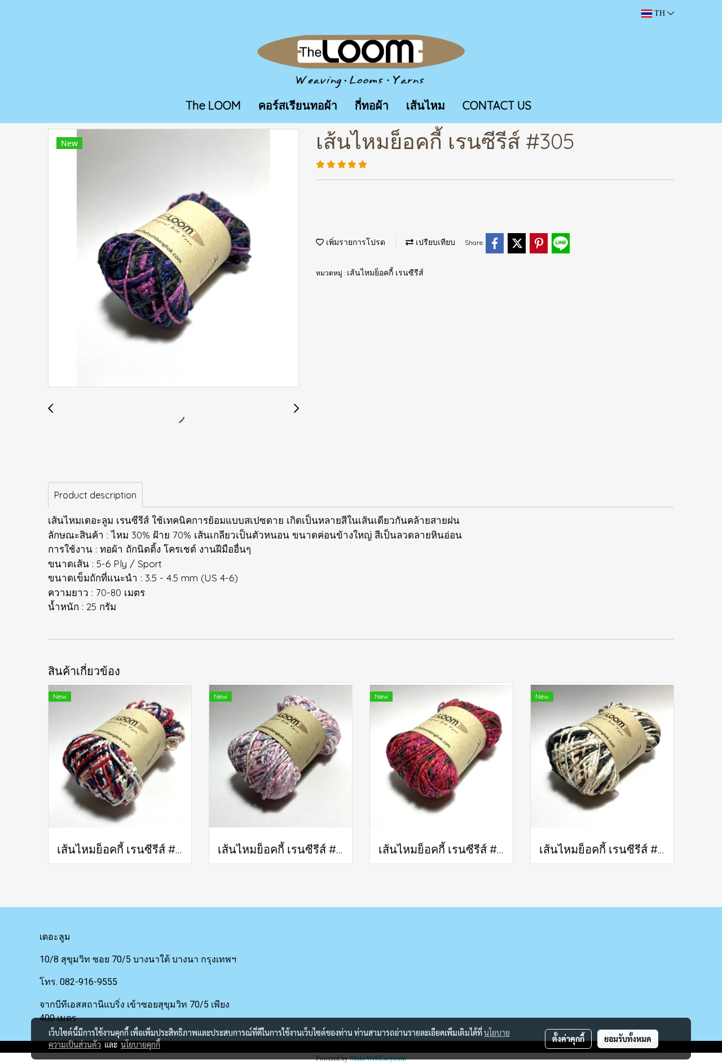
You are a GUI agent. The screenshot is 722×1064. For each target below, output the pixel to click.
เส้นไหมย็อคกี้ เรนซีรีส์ (385, 273)
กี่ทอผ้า (372, 105)
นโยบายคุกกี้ (140, 1044)
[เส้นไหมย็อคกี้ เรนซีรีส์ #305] (173, 258)
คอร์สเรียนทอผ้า (297, 105)
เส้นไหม (425, 105)
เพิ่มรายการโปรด (354, 242)
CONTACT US (497, 105)
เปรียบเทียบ (434, 242)
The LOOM (213, 105)
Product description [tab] (95, 495)
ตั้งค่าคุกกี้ (568, 1039)
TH (659, 13)
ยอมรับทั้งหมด (627, 1039)
